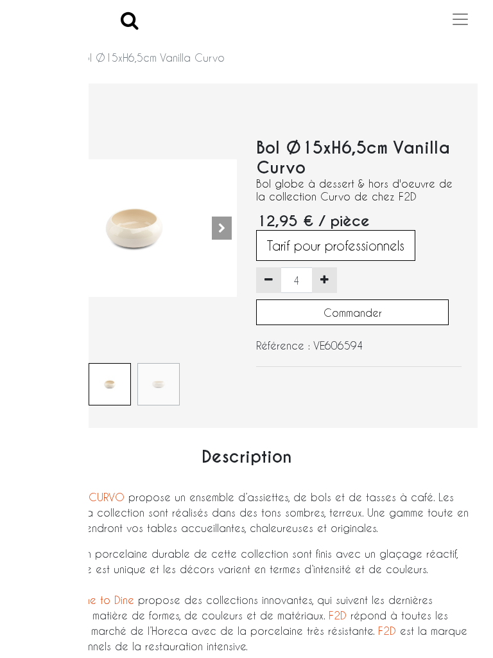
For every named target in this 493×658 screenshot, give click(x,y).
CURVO (108, 497)
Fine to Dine (106, 600)
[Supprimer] (268, 280)
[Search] (130, 19)
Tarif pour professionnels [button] (335, 245)
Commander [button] (353, 313)
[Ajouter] (324, 280)
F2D (338, 615)
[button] (221, 228)
